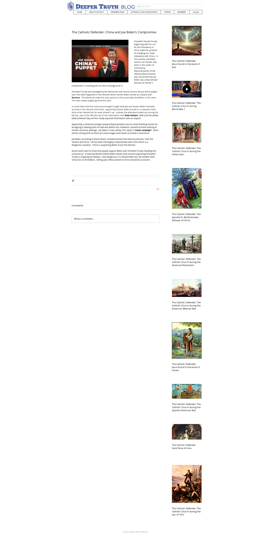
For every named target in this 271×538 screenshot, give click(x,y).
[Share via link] (73, 180)
